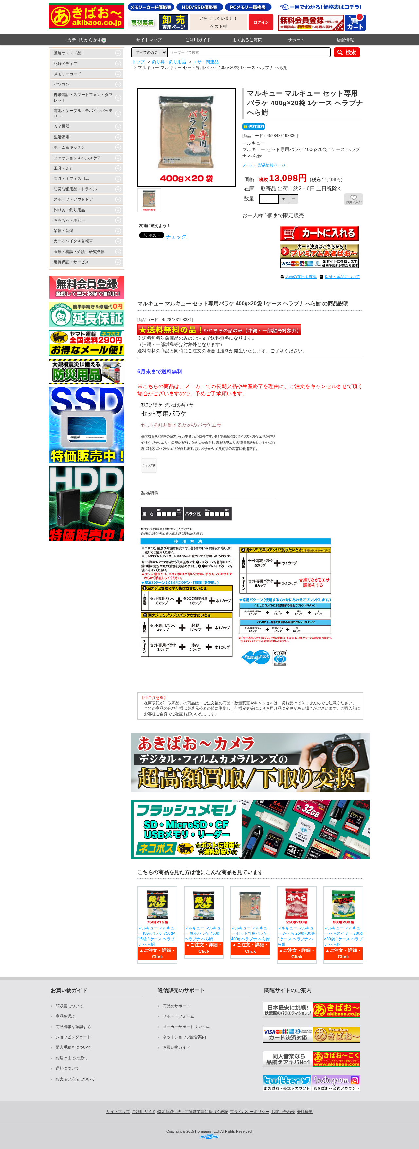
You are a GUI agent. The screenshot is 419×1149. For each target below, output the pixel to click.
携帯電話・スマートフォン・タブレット (83, 97)
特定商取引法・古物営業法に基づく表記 (192, 1112)
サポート (296, 39)
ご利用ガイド (198, 39)
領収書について (69, 1006)
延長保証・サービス (71, 262)
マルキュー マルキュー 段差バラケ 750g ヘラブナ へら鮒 (203, 933)
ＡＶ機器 (61, 126)
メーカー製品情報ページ (263, 165)
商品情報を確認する (73, 1027)
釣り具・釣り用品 (69, 210)
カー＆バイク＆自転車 (73, 241)
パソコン (61, 84)
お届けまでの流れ (71, 1058)
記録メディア (65, 63)
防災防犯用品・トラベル (75, 189)
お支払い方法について (75, 1079)
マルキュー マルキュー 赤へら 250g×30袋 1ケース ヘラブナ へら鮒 (296, 936)
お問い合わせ (283, 1112)
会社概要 (305, 1112)
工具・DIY (63, 168)
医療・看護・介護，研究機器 (79, 251)
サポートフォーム (178, 1016)
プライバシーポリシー (249, 1112)
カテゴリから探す (84, 39)
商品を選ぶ (65, 1016)
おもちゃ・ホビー (69, 220)
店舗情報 (345, 39)
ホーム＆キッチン (69, 147)
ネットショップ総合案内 (184, 1037)
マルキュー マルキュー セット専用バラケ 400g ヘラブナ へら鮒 (250, 933)
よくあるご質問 (247, 39)
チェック (176, 236)
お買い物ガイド (176, 1047)
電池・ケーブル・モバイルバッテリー (83, 113)
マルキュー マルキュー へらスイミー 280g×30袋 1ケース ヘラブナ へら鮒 (343, 936)
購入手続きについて (73, 1047)
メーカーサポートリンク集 (186, 1027)
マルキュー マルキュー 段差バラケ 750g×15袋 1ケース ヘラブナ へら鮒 (156, 936)
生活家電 (61, 137)
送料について (67, 1068)
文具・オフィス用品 (71, 178)
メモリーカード (67, 74)
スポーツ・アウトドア (73, 199)
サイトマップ (149, 39)
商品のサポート (176, 1006)
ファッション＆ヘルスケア (77, 158)
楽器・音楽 (63, 230)
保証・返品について (342, 276)
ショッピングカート (73, 1037)
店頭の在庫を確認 (301, 276)
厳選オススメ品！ (69, 53)
